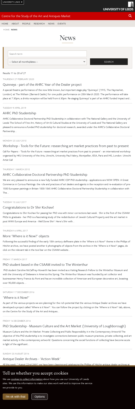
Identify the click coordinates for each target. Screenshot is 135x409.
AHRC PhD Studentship (19, 112)
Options (40, 396)
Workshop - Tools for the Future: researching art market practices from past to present (66, 145)
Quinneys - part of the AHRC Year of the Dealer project (42, 84)
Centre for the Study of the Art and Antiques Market (36, 16)
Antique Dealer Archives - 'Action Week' (31, 358)
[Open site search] (130, 16)
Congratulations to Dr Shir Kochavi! (28, 207)
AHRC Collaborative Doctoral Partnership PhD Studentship (45, 174)
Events (62, 23)
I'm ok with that (15, 396)
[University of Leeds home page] (118, 5)
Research (39, 23)
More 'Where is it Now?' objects (26, 235)
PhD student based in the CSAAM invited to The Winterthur (45, 264)
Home (5, 23)
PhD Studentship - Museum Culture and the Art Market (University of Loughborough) (64, 325)
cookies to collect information (27, 379)
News (51, 23)
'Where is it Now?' (16, 297)
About (15, 23)
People (26, 23)
